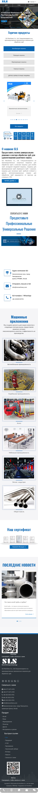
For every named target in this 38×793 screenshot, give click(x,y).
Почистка (5, 724)
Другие (5, 727)
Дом (6, 737)
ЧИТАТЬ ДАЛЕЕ (9, 181)
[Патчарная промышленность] (19, 409)
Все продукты (19, 126)
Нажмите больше (18, 547)
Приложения (9, 746)
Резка (4, 719)
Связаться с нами (10, 757)
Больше (18, 113)
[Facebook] (6, 681)
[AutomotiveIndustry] (19, 350)
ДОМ (6, 5)
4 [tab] (25, 27)
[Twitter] (18, 681)
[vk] (12, 681)
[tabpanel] (19, 18)
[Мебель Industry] (19, 438)
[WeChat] (15, 681)
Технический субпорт (11, 749)
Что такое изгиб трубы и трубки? (15, 602)
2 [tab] (13, 27)
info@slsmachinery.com (10, 703)
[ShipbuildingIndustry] (19, 379)
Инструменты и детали (10, 729)
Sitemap (14, 785)
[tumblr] (9, 681)
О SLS (19, 5)
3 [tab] (19, 27)
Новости (7, 754)
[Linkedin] (3, 681)
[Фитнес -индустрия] (19, 468)
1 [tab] (7, 27)
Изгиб (4, 716)
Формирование (7, 721)
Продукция (8, 740)
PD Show (7, 752)
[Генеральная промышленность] (19, 497)
